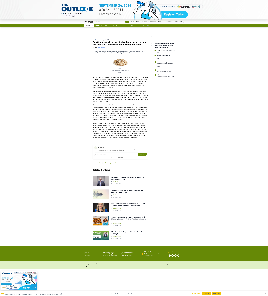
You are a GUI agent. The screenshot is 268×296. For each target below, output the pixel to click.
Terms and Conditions (127, 252)
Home (163, 265)
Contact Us (87, 255)
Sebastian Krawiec (117, 208)
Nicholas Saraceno (117, 195)
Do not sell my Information (110, 255)
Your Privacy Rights (126, 255)
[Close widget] (35, 273)
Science (102, 25)
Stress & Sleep (151, 25)
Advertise (86, 254)
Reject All (207, 293)
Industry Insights (108, 25)
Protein (114, 163)
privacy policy (120, 157)
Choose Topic (88, 25)
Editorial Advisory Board (109, 254)
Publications (144, 21)
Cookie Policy (59, 294)
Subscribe (141, 154)
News (132, 21)
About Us (86, 252)
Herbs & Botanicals (132, 25)
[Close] (265, 293)
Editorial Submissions (108, 252)
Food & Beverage (124, 25)
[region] (134, 293)
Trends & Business (97, 163)
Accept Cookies (216, 293)
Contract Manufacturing (142, 25)
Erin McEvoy (115, 181)
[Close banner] (266, 2)
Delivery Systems (116, 25)
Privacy (123, 254)
